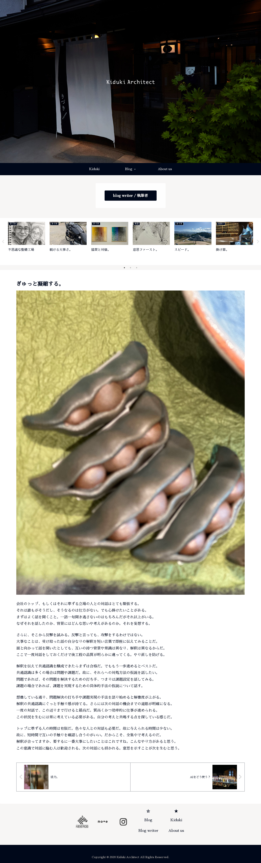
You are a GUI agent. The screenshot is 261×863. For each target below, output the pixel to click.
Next (258, 242)
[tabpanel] (26, 240)
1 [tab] (124, 268)
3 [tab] (137, 268)
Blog (148, 820)
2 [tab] (130, 268)
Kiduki (176, 820)
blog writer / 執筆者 (130, 195)
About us (176, 830)
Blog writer (148, 830)
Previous (3, 242)
